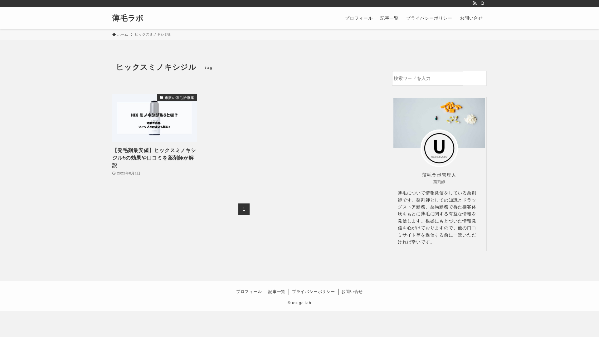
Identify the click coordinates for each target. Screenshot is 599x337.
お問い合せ (352, 291)
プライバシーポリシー (313, 291)
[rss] (474, 3)
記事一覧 (276, 291)
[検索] (483, 3)
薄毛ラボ (128, 18)
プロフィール (249, 291)
